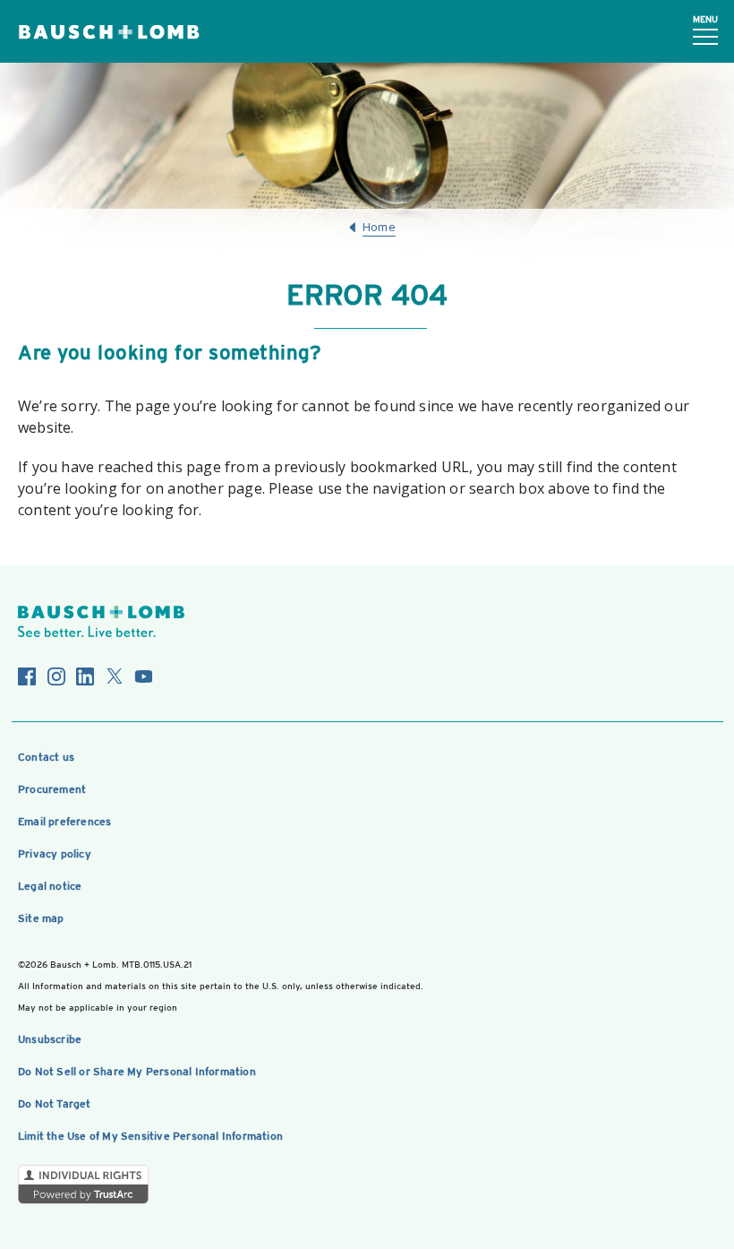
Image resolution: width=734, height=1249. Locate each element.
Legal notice (49, 886)
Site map (41, 918)
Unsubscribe (49, 1039)
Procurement (52, 789)
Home (379, 227)
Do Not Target (54, 1104)
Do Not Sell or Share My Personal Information (137, 1071)
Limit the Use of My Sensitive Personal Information (150, 1136)
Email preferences (64, 821)
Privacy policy (54, 854)
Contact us (46, 757)
